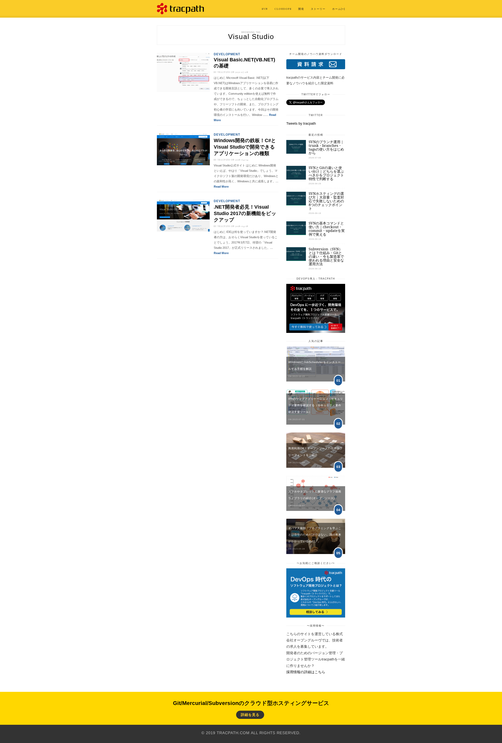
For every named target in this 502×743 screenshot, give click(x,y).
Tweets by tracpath (301, 123)
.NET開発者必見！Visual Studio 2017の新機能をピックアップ (245, 213)
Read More (221, 186)
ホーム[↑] (338, 8)
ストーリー (318, 8)
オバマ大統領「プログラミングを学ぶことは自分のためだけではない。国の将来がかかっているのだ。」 (314, 535)
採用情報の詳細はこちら (305, 672)
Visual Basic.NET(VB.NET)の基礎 (244, 62)
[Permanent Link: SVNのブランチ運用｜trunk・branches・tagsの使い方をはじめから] (296, 152)
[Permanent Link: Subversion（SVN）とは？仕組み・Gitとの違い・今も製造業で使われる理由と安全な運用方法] (296, 260)
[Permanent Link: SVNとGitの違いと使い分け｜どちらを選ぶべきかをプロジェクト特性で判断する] (296, 178)
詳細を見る (250, 715)
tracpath (223, 72)
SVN (265, 8)
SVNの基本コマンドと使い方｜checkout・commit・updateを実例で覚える (327, 228)
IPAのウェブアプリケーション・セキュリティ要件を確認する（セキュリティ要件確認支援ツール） (315, 405)
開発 (301, 8)
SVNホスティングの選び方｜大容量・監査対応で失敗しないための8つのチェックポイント (326, 201)
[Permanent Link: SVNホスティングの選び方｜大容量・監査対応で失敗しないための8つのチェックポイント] (296, 204)
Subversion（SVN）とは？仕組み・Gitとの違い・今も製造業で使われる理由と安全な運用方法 (326, 256)
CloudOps (283, 8)
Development (227, 54)
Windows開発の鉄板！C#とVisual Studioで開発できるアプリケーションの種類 (245, 147)
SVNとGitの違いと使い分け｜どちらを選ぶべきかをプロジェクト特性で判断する (326, 173)
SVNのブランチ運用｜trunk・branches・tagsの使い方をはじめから (326, 147)
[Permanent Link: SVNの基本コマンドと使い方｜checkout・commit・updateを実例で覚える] (296, 234)
